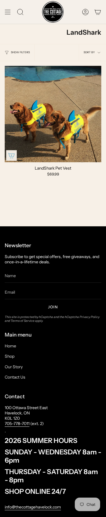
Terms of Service (22, 321)
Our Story (14, 366)
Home (10, 346)
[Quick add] (11, 155)
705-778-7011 (17, 423)
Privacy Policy (90, 317)
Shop (9, 356)
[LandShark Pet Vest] (53, 114)
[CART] (98, 12)
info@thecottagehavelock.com (33, 507)
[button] (20, 12)
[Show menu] (8, 12)
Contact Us (15, 377)
